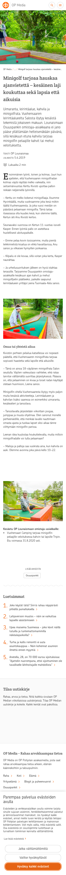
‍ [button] (15, 69)
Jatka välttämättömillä (33, 849)
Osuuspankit (32, 575)
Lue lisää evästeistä (14, 838)
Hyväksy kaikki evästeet (33, 866)
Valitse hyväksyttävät (33, 857)
